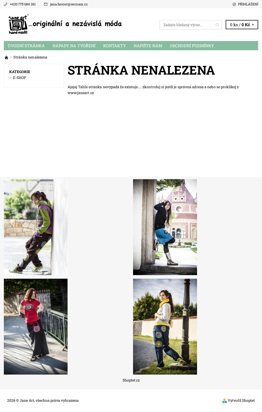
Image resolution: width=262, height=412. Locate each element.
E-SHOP (19, 77)
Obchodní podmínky (192, 45)
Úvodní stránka (26, 45)
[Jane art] (7, 57)
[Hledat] (218, 24)
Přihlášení (248, 4)
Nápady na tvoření (73, 45)
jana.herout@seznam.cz (69, 4)
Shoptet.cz (131, 380)
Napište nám (148, 45)
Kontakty (114, 45)
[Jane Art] (67, 24)
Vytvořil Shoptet (241, 400)
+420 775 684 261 (23, 4)
